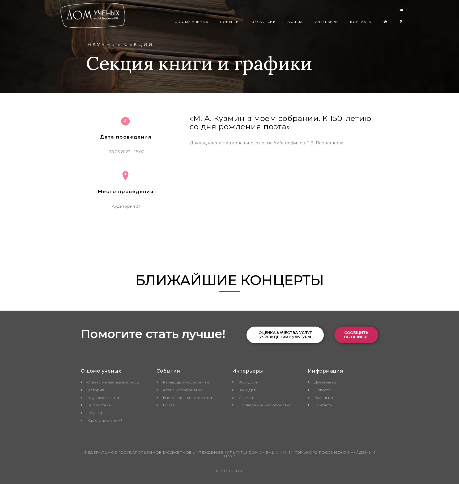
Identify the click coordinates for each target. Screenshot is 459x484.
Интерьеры (327, 22)
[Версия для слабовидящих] (386, 22)
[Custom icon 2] (401, 11)
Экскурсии (264, 22)
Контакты (361, 22)
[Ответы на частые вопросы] (401, 22)
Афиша (295, 22)
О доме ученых (192, 22)
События (230, 22)
